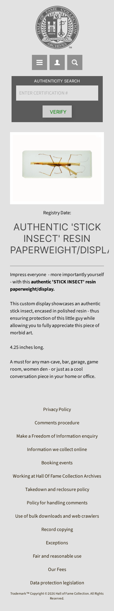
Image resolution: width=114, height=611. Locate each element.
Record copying (57, 529)
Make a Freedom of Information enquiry (57, 436)
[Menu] (39, 62)
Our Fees (57, 569)
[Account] (57, 62)
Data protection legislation (57, 582)
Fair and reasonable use (57, 556)
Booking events (57, 462)
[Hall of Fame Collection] (57, 27)
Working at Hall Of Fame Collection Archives (57, 476)
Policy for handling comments (57, 502)
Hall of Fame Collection (72, 593)
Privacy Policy (57, 409)
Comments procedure (57, 422)
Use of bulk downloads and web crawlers (57, 516)
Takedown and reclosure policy (57, 489)
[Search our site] (74, 62)
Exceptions (57, 542)
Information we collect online (57, 449)
